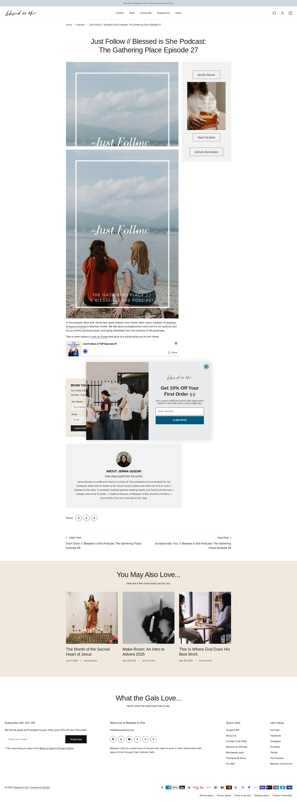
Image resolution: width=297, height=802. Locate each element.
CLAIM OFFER (180, 420)
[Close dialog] (206, 366)
